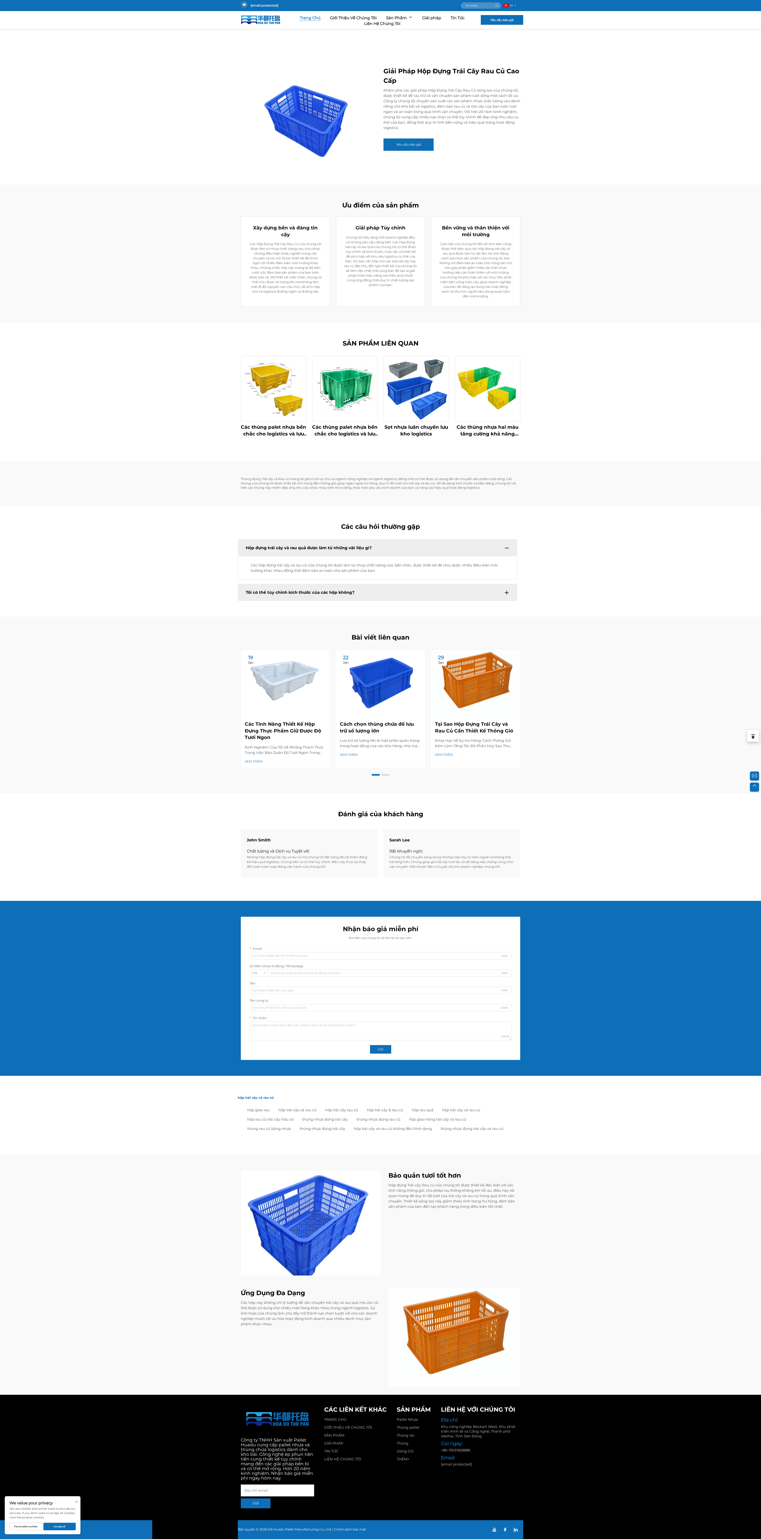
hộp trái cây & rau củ (385, 1110)
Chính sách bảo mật (350, 1529)
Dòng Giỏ (405, 1451)
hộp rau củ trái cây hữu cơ (270, 1119)
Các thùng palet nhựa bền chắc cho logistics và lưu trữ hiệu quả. (273, 430)
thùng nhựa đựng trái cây (325, 1119)
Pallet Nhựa (407, 1419)
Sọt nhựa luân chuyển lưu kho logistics (416, 430)
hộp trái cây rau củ (341, 1110)
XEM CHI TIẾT (273, 388)
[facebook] (505, 1529)
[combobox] (259, 973)
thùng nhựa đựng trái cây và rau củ (472, 1129)
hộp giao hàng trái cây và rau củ (437, 1119)
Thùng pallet (408, 1427)
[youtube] (494, 1529)
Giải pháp (431, 17)
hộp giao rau (258, 1110)
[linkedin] (515, 1529)
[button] (376, 775)
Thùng (402, 1443)
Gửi (380, 1049)
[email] (754, 776)
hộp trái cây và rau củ (297, 1110)
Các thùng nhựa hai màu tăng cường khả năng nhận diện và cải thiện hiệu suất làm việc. (487, 430)
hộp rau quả (422, 1110)
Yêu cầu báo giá (502, 20)
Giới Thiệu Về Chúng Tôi (353, 17)
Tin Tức (458, 17)
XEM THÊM (253, 761)
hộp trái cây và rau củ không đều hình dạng (393, 1129)
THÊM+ (403, 1459)
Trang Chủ (310, 17)
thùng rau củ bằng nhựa (269, 1129)
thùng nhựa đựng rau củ (378, 1119)
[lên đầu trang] (754, 787)
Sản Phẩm (396, 17)
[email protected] (264, 5)
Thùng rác (406, 1435)
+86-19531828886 (455, 1450)
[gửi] (496, 5)
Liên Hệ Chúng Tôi (382, 23)
